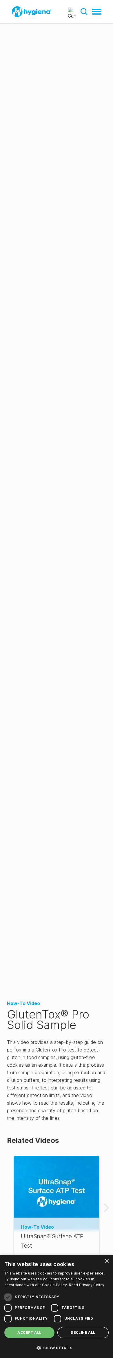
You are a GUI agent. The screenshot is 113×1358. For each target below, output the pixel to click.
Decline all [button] (83, 1332)
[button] (84, 11)
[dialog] (56, 1306)
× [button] (106, 1261)
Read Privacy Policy (87, 1285)
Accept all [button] (29, 1332)
